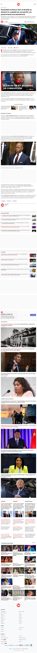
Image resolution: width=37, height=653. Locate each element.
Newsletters (3, 643)
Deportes (2, 614)
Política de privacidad (22, 637)
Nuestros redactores (4, 641)
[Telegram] (16, 645)
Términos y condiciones (4, 637)
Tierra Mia (2, 629)
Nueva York (14, 56)
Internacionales (4, 7)
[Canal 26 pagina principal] (18, 5)
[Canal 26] (18, 605)
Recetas (2, 621)
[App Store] (21, 645)
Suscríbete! (33, 314)
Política (20, 620)
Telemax (20, 629)
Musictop (2, 631)
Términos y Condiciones (16, 648)
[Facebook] (5, 645)
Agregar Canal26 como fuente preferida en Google (31, 22)
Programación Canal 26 (22, 639)
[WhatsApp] (14, 645)
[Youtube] (10, 645)
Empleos (20, 641)
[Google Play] (27, 645)
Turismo (20, 623)
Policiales (2, 620)
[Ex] (8, 645)
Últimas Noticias (3, 611)
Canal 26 (6, 21)
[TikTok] (13, 645)
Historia (2, 617)
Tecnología (20, 621)
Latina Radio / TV (21, 627)
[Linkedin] (11, 645)
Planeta (20, 618)
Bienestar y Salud (21, 611)
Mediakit (3, 639)
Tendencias (2, 623)
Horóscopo (20, 617)
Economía (3, 501)
